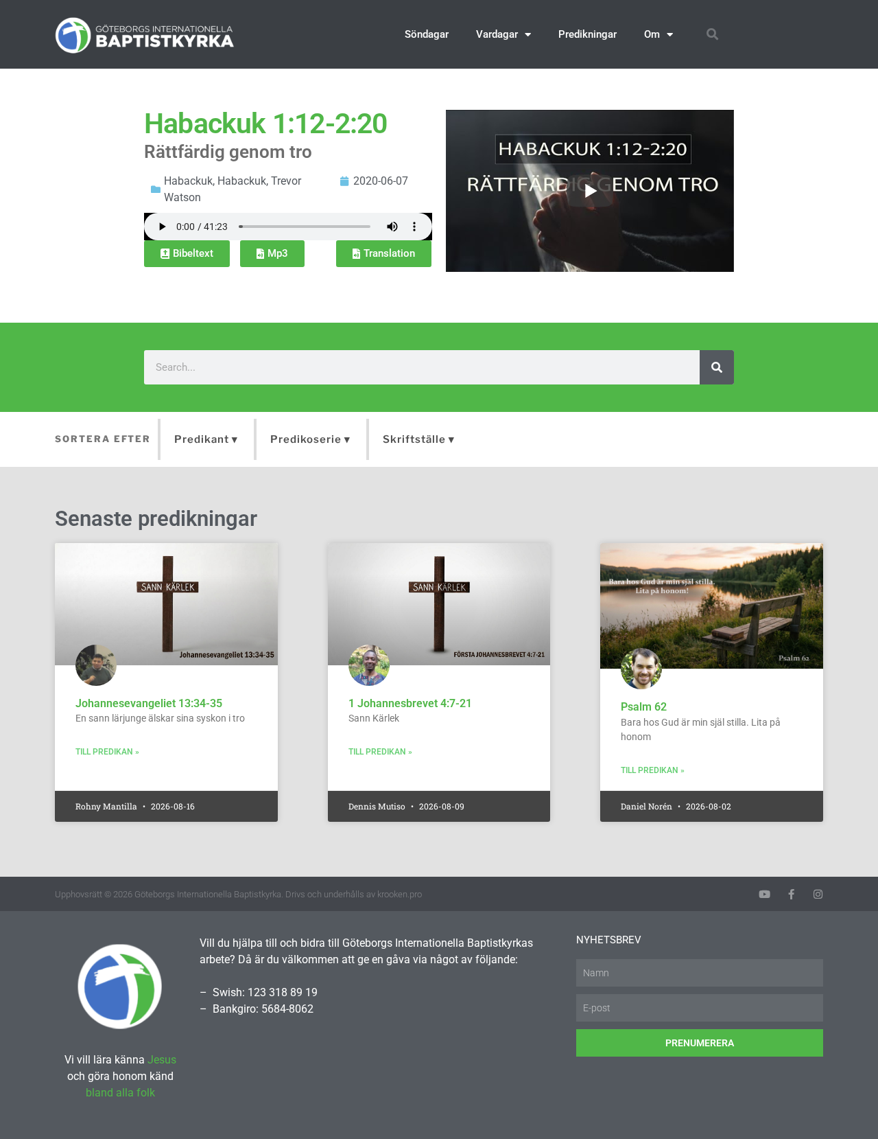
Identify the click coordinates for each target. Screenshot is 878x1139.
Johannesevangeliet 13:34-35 (148, 703)
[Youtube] (764, 894)
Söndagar (427, 34)
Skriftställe (414, 439)
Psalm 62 (644, 706)
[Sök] (717, 367)
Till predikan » (107, 752)
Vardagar (497, 34)
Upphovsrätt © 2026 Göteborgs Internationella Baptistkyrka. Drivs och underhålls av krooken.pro (238, 894)
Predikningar (587, 34)
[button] (712, 35)
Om (652, 34)
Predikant (201, 439)
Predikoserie (306, 439)
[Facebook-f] (791, 894)
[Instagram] (818, 894)
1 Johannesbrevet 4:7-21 (410, 703)
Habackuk (188, 180)
